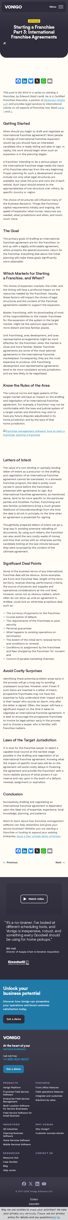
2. (11, 111)
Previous (12, 862)
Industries (11, 1124)
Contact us (44, 1153)
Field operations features (49, 1091)
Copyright (34, 1203)
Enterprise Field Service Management (16, 1100)
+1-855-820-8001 (15, 1059)
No (58, 1217)
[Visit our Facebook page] (24, 1184)
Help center (9, 1170)
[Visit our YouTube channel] (44, 1184)
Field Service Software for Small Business (17, 1114)
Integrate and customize (49, 1096)
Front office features (47, 1087)
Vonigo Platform (12, 1087)
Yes (54, 1217)
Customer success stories (50, 1133)
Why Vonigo (44, 1124)
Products (10, 1083)
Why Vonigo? (42, 1129)
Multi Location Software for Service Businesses (16, 1107)
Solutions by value (46, 1100)
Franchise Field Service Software (16, 1093)
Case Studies (10, 1162)
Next (58, 862)
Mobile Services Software (17, 1144)
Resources (11, 1153)
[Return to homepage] (14, 7)
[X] (37, 81)
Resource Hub (10, 1157)
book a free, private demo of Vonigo (38, 836)
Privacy (34, 1199)
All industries (10, 1129)
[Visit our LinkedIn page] (37, 1184)
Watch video (36, 898)
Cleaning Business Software (13, 1134)
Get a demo (14, 1019)
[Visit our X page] (31, 1184)
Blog (5, 1166)
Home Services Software (16, 1140)
